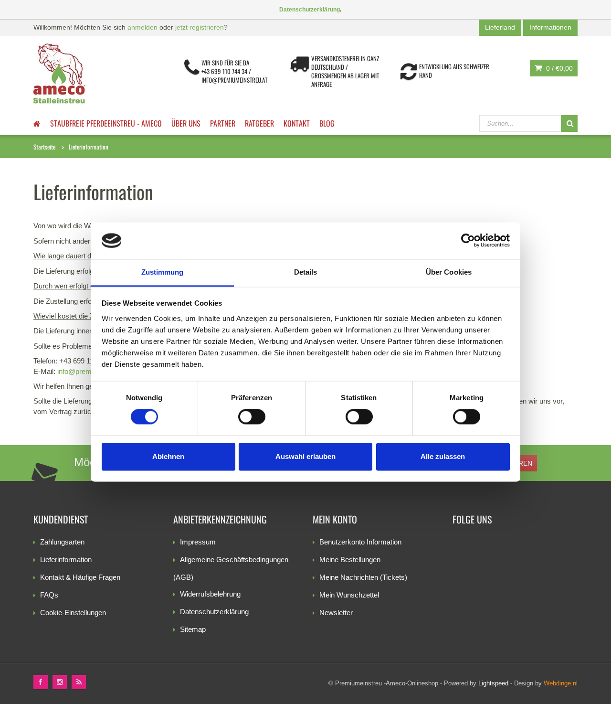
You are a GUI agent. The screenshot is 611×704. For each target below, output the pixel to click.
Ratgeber (259, 123)
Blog (327, 123)
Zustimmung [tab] (162, 272)
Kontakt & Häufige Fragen (80, 577)
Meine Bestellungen (349, 559)
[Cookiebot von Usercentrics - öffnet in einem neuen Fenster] (468, 241)
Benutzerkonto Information (360, 542)
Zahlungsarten (62, 542)
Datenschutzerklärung (214, 612)
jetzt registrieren (199, 27)
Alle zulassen (443, 456)
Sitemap (193, 629)
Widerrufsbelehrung (210, 594)
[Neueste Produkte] (79, 682)
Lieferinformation (88, 146)
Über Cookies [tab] (449, 272)
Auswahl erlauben (305, 456)
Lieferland (500, 27)
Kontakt (297, 123)
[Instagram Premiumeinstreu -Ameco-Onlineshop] (60, 682)
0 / (558, 68)
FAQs (49, 595)
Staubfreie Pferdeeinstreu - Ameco (106, 123)
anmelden (142, 27)
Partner (222, 123)
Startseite (44, 146)
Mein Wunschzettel (349, 595)
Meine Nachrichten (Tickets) (363, 577)
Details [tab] (305, 272)
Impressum (198, 542)
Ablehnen (168, 456)
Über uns (185, 123)
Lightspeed (493, 683)
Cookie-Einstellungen (73, 612)
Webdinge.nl (561, 683)
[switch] (251, 417)
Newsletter (336, 612)
